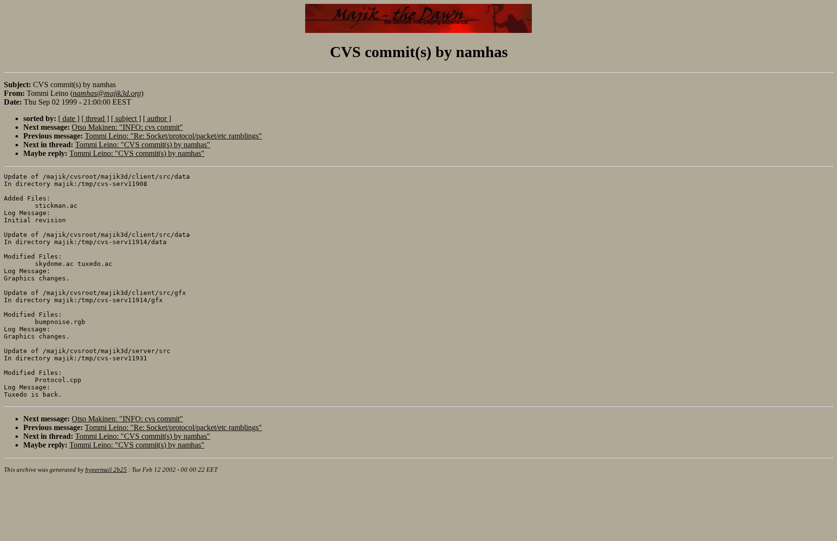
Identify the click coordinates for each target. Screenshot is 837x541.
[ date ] (68, 118)
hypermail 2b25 (106, 469)
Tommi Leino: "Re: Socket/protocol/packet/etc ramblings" (173, 136)
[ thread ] (95, 118)
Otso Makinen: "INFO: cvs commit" (127, 127)
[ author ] (157, 118)
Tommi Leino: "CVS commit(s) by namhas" (142, 144)
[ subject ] (126, 118)
